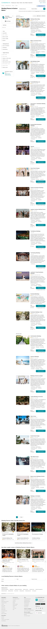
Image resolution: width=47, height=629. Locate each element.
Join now (44, 2)
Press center (3, 605)
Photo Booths (16, 590)
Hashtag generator (27, 600)
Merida (2, 581)
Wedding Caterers (25, 589)
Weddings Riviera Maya (35, 19)
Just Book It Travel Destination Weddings (36, 273)
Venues (18, 2)
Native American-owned (6, 61)
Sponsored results (19, 16)
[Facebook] (36, 608)
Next (21, 517)
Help (13, 609)
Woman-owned (5, 67)
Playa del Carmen (34, 579)
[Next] (45, 532)
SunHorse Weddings (34, 356)
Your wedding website (16, 598)
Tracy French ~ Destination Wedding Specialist (37, 104)
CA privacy (3, 612)
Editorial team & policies (4, 601)
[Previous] (2, 532)
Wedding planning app (27, 598)
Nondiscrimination (4, 602)
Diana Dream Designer (35, 168)
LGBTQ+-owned (5, 60)
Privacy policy (3, 609)
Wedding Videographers (39, 589)
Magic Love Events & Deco (35, 40)
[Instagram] (42, 608)
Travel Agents (34, 590)
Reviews (2, 618)
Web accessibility (3, 613)
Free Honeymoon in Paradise (37, 534)
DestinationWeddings (34, 294)
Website (26, 2)
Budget (14, 602)
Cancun (2, 579)
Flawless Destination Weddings (36, 187)
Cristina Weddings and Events (36, 396)
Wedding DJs (12, 589)
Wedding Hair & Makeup (18, 589)
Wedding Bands (22, 590)
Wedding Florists (32, 589)
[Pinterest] (40, 608)
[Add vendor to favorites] (28, 20)
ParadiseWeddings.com (35, 82)
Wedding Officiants (4, 590)
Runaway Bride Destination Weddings (36, 125)
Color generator (26, 604)
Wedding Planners (8, 5)
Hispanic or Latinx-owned (7, 58)
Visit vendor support (27, 615)
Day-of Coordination (6, 45)
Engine (14, 606)
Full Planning (5, 47)
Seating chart (15, 605)
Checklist (14, 600)
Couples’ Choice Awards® (5, 619)
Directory (2, 616)
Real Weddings (26, 605)
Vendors (21, 2)
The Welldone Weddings (35, 231)
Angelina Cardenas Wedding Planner (37, 209)
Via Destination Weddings (35, 336)
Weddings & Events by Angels (36, 375)
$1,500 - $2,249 (5, 36)
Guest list (14, 601)
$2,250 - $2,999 (5, 38)
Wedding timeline (26, 602)
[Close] (13, 16)
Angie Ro (32, 146)
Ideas (24, 2)
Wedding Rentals (10, 590)
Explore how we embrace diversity (8, 74)
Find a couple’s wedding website (29, 610)
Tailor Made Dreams (34, 456)
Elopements (30, 2)
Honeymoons (26, 606)
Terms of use (3, 608)
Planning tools (13, 2)
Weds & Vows (33, 416)
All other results (19, 333)
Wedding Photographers (4, 589)
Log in (41, 2)
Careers (2, 604)
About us (2, 600)
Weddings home (3, 598)
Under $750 (5, 33)
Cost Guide (14, 608)
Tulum (17, 579)
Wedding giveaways (27, 601)
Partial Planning (5, 49)
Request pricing (40, 34)
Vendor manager (15, 604)
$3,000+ (4, 40)
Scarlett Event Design (34, 435)
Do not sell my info (4, 610)
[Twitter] (38, 608)
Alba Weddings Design (35, 61)
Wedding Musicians (28, 590)
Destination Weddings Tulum (36, 312)
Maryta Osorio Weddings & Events (37, 476)
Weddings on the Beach (35, 496)
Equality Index (37, 11)
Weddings (2, 5)
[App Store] (38, 604)
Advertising (3, 606)
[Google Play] (43, 604)
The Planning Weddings (35, 252)
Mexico (13, 5)
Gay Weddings (3, 620)
